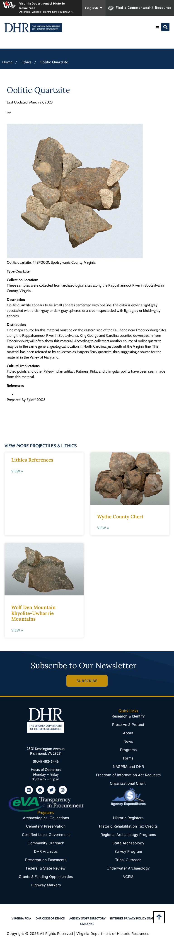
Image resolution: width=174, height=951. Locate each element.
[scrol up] (159, 917)
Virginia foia (21, 918)
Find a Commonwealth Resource (143, 8)
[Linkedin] (29, 790)
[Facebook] (40, 790)
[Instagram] (63, 790)
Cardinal (87, 924)
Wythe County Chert (120, 517)
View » (17, 471)
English (94, 8)
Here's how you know (56, 11)
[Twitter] (51, 790)
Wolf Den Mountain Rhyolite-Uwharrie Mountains (33, 613)
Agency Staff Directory (87, 918)
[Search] (165, 27)
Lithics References (32, 460)
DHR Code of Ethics (50, 918)
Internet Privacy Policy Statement (136, 918)
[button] (157, 28)
